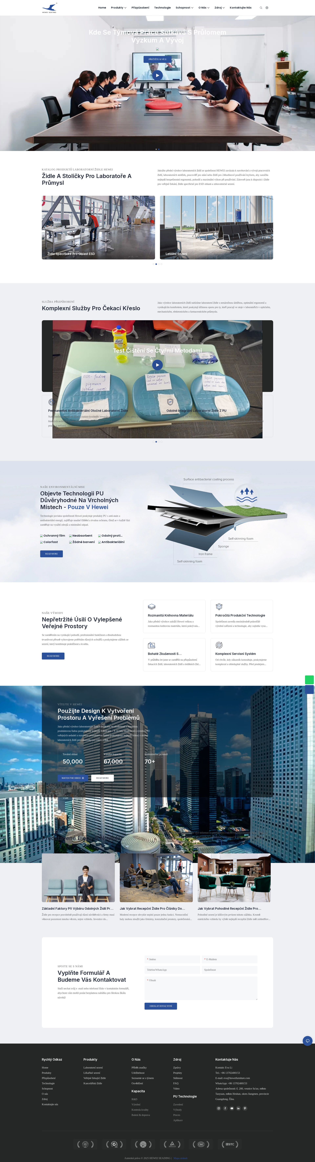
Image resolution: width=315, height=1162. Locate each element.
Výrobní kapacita (113, 754)
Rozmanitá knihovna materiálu (170, 615)
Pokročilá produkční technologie (240, 615)
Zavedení (178, 1104)
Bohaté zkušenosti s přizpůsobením (163, 654)
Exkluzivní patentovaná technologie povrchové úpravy (208, 411)
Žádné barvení (83, 542)
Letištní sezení (58, 254)
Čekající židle (176, 254)
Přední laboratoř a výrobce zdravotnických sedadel (157, 36)
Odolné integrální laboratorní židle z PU (78, 411)
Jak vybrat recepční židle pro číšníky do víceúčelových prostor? (73, 909)
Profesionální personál (156, 754)
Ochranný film (54, 536)
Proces (176, 1115)
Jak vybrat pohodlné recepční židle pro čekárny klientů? (150, 909)
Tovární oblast (70, 754)
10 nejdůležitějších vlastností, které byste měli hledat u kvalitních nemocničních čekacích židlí (234, 909)
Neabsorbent (82, 536)
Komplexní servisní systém (235, 654)
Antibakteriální (113, 542)
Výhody (177, 1109)
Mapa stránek (181, 1158)
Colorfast (50, 542)
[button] (156, 149)
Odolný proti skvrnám (109, 536)
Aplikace (178, 1120)
